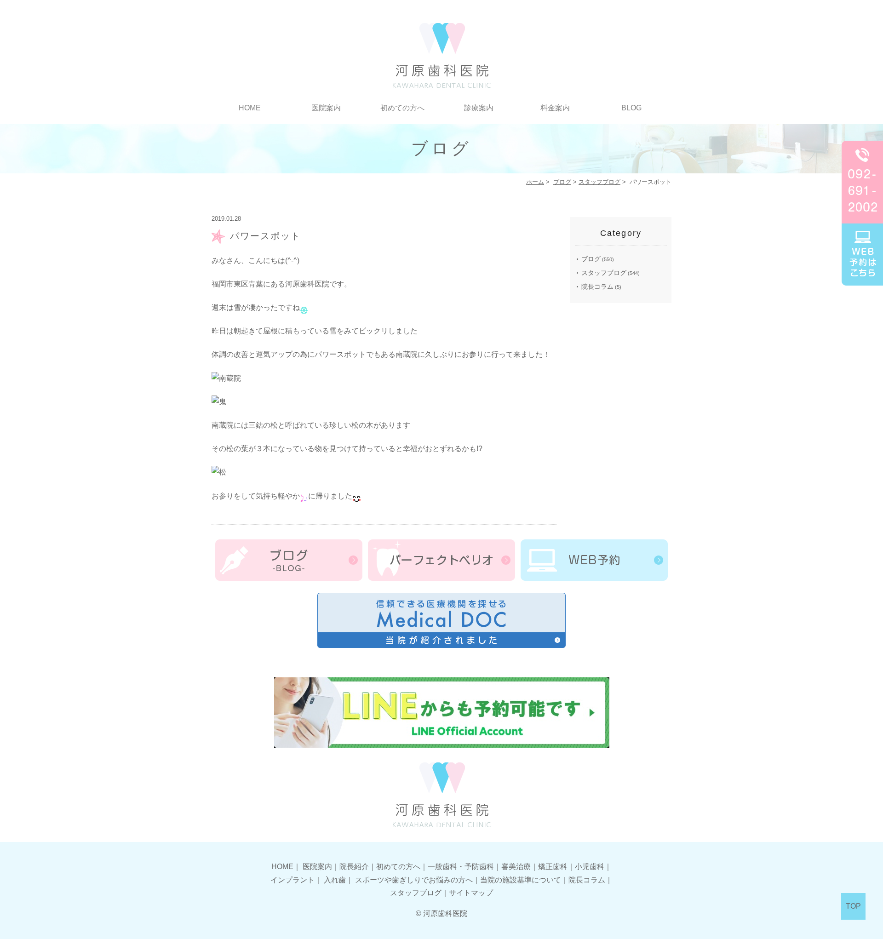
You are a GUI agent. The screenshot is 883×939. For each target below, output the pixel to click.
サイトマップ (471, 893)
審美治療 (516, 866)
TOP (853, 906)
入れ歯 (335, 880)
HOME (250, 108)
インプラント (292, 880)
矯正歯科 (553, 866)
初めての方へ (402, 108)
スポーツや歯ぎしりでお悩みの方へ (414, 880)
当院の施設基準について (520, 880)
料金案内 (555, 108)
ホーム (535, 181)
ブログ (562, 181)
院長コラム (597, 286)
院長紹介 (354, 866)
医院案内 (317, 866)
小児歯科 (589, 866)
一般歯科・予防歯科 (461, 866)
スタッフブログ (599, 181)
